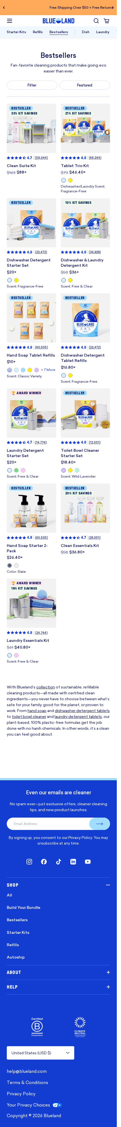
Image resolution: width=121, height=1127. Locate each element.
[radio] (63, 180)
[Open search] (96, 21)
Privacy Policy (80, 837)
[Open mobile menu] (9, 21)
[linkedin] (73, 861)
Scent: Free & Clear (77, 286)
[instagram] (29, 861)
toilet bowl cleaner (29, 716)
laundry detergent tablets (78, 716)
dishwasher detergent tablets (82, 710)
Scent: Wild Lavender (78, 476)
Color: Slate (16, 571)
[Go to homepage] (58, 20)
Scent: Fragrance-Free (25, 286)
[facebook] (44, 861)
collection (45, 687)
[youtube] (88, 861)
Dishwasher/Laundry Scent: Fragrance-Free (83, 188)
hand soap (37, 710)
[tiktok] (58, 861)
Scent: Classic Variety (24, 376)
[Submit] (99, 824)
